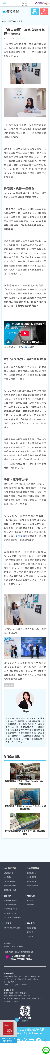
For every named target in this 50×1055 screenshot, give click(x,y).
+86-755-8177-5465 (11, 1001)
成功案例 (30, 900)
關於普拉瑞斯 (31, 928)
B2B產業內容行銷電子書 (12, 917)
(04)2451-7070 (9, 982)
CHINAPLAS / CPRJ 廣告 (12, 928)
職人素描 (9, 685)
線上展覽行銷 (31, 877)
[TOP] (47, 1040)
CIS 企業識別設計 (10, 881)
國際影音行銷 (31, 881)
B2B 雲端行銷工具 (10, 913)
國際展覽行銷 (31, 873)
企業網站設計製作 (10, 885)
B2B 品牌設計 (8, 877)
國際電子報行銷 (32, 885)
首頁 (4, 21)
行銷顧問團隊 (8, 873)
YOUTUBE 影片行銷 (10, 909)
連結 (27, 347)
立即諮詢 (30, 936)
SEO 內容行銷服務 (10, 904)
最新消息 (30, 932)
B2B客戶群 (30, 904)
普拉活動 (12, 21)
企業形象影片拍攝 (10, 890)
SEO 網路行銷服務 (10, 900)
